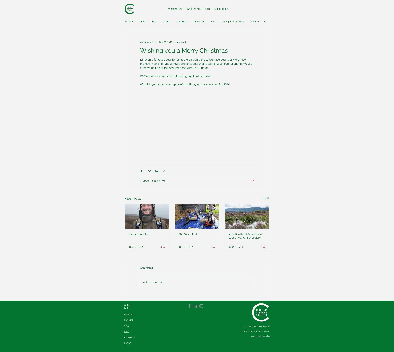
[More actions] (252, 42)
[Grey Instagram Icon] (201, 306)
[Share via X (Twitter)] (149, 171)
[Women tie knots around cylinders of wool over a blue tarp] (197, 216)
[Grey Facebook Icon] (189, 306)
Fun (213, 21)
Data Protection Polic (260, 336)
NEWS (142, 21)
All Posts (129, 21)
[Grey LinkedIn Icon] (195, 306)
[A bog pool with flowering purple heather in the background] (247, 216)
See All (265, 198)
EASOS (127, 343)
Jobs (126, 331)
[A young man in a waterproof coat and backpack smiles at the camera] (147, 216)
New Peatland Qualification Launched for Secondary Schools (246, 236)
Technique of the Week (232, 21)
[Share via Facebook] (141, 171)
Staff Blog (181, 21)
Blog (154, 21)
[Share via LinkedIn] (156, 171)
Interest (166, 21)
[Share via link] (164, 171)
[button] (265, 21)
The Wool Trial (188, 234)
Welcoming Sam (139, 234)
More (253, 21)
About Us (129, 313)
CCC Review (199, 21)
